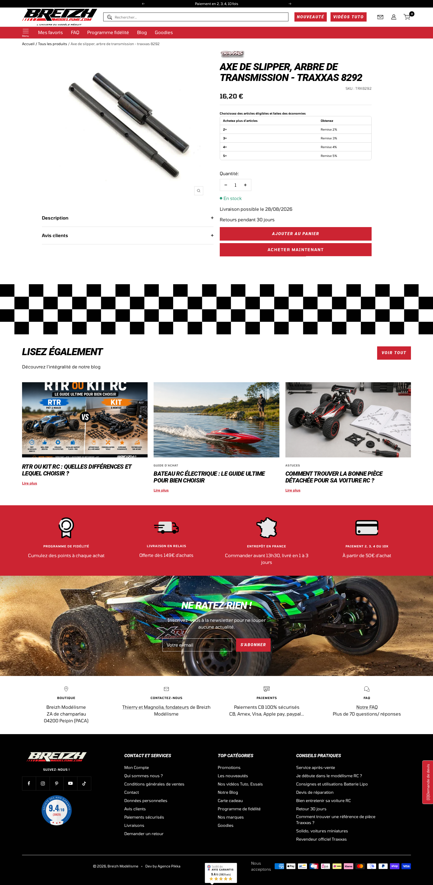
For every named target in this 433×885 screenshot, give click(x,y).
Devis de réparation (315, 792)
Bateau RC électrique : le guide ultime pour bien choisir (209, 477)
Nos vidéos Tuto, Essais (240, 783)
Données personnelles (145, 800)
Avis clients (55, 235)
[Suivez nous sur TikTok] (84, 783)
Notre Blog (228, 792)
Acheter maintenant (296, 249)
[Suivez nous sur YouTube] (70, 783)
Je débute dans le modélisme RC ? (329, 775)
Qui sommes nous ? (143, 775)
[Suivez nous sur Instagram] (43, 783)
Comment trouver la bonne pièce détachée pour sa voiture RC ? (334, 477)
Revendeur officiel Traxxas (321, 839)
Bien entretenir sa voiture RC (323, 800)
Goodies (164, 32)
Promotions (229, 767)
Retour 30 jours (311, 808)
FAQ (75, 32)
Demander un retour (144, 833)
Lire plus (29, 483)
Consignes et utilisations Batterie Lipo (332, 783)
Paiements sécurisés (144, 817)
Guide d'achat (166, 465)
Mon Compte (136, 767)
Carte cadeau (230, 800)
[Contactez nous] (380, 17)
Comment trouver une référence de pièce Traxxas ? (335, 819)
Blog (142, 32)
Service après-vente (315, 767)
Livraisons (134, 825)
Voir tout (394, 352)
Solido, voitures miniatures (322, 830)
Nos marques (231, 817)
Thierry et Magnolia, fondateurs (155, 707)
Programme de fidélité (239, 808)
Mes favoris (50, 32)
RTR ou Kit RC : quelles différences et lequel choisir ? (76, 470)
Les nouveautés (233, 775)
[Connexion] (393, 17)
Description (55, 218)
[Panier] (407, 17)
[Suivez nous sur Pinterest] (56, 783)
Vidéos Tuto (348, 17)
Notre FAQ (367, 707)
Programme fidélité (108, 32)
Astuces (292, 465)
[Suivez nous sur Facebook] (29, 783)
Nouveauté (310, 17)
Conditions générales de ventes (154, 783)
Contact (131, 792)
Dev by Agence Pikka (162, 866)
